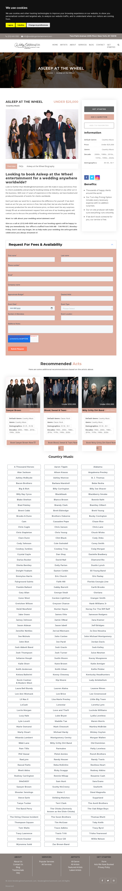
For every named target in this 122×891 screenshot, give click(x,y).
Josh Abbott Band (24, 647)
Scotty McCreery (61, 787)
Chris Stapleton (24, 532)
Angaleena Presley (98, 472)
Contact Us (18, 864)
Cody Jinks (98, 538)
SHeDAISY (24, 781)
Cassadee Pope (61, 521)
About (73, 45)
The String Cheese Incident (24, 817)
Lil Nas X (24, 699)
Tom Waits (24, 828)
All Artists (75, 864)
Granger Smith (97, 598)
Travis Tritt (61, 833)
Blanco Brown (61, 500)
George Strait (61, 593)
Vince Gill (61, 839)
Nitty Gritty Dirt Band (93, 410)
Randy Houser (61, 759)
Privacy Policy (104, 867)
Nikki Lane (24, 743)
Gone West (24, 598)
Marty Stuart (24, 732)
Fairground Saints (24, 582)
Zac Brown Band (60, 844)
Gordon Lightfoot (61, 598)
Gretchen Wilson (24, 603)
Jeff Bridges (98, 625)
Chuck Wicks (98, 532)
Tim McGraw (61, 822)
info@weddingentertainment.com (37, 36)
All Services (47, 864)
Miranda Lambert (24, 737)
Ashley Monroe (61, 478)
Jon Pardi (61, 642)
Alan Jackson (24, 472)
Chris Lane (97, 527)
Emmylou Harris (24, 576)
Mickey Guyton (98, 732)
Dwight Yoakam (24, 571)
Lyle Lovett (24, 721)
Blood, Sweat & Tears (55, 410)
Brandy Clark (61, 505)
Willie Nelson (98, 839)
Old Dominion (98, 743)
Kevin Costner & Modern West (24, 681)
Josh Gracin (61, 647)
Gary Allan (24, 593)
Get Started (99, 109)
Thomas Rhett (98, 817)
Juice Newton (98, 653)
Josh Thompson (24, 653)
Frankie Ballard (24, 587)
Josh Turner (61, 653)
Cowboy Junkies (24, 549)
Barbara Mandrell (61, 483)
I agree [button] (10, 25)
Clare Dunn (24, 538)
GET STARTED (111, 46)
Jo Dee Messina (98, 631)
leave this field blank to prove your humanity (90, 103)
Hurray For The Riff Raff (98, 609)
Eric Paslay (97, 576)
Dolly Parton (61, 565)
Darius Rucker (24, 560)
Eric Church (61, 576)
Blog (91, 45)
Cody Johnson (24, 543)
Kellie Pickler (98, 669)
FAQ (18, 873)
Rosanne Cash (98, 776)
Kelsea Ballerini (24, 675)
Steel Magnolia (98, 792)
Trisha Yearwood (98, 833)
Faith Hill (60, 582)
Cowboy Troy (61, 549)
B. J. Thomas (97, 478)
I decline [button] (20, 25)
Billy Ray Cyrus (24, 494)
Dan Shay (61, 554)
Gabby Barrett (61, 587)
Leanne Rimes (98, 688)
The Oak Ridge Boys (97, 809)
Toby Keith (98, 822)
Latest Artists (75, 870)
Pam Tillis (24, 748)
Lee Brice (61, 694)
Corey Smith (98, 543)
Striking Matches (61, 798)
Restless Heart (98, 765)
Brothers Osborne (61, 516)
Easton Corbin (61, 571)
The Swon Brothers (61, 817)
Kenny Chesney (61, 675)
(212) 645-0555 (13, 36)
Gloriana (98, 593)
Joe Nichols (24, 636)
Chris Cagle (24, 527)
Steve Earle (24, 798)
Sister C (61, 792)
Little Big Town (98, 699)
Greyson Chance (61, 603)
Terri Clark (61, 803)
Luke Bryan (61, 716)
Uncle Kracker (24, 839)
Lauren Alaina (61, 688)
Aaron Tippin (61, 467)
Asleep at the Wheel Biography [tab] (40, 166)
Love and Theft (61, 710)
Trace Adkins (61, 828)
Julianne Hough (24, 658)
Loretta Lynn (97, 705)
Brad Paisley (24, 505)
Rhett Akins (24, 770)
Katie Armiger (98, 664)
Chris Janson (61, 527)
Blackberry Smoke (98, 494)
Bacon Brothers (24, 483)
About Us (18, 861)
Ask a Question (99, 117)
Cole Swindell (61, 543)
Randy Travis (97, 759)
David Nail (61, 560)
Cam (24, 521)
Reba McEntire (61, 765)
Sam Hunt (61, 781)
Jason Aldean (24, 625)
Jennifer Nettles (24, 631)
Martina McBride (97, 727)
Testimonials (18, 870)
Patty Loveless (97, 748)
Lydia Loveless (98, 716)
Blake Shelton (24, 500)
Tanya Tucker (24, 803)
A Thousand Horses (24, 467)
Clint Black (61, 538)
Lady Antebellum (98, 680)
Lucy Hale (24, 716)
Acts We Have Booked (104, 864)
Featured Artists (75, 867)
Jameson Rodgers (98, 614)
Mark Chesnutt (61, 727)
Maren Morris (98, 721)
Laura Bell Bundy (24, 688)
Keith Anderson (24, 669)
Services (82, 45)
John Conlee (61, 636)
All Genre (75, 861)
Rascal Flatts (24, 765)
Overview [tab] (11, 166)
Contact (100, 45)
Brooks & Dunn (24, 516)
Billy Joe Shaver (98, 489)
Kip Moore (61, 680)
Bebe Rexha (98, 483)
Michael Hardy (61, 732)
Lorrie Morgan (24, 710)
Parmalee (61, 748)
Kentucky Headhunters (98, 675)
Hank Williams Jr (98, 603)
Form (104, 861)
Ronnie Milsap (61, 776)
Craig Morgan (98, 549)
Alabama (97, 467)
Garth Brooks (98, 587)
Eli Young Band (98, 571)
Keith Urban (61, 669)
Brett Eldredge (61, 510)
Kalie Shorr (24, 664)
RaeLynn (24, 759)
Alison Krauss (61, 472)
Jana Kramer (98, 620)
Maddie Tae (61, 721)
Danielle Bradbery (98, 554)
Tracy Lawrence (24, 833)
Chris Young (61, 532)
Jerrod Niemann (61, 631)
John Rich (24, 642)
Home (55, 45)
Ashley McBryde (24, 478)
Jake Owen (24, 614)
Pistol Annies (61, 754)
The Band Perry (24, 809)
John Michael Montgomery (98, 636)
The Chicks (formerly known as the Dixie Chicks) (61, 810)
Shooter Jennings (24, 792)
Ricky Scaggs (61, 770)
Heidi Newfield (24, 609)
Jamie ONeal (60, 620)
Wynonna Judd (24, 844)
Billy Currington (61, 489)
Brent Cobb (24, 510)
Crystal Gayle (24, 554)
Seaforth (97, 787)
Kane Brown (61, 664)
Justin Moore (61, 658)
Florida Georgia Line (97, 582)
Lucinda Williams (98, 710)
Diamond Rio (97, 560)
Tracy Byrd (98, 828)
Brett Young (98, 510)
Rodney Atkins (97, 770)
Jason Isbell (61, 625)
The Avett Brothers (98, 803)
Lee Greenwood (98, 694)
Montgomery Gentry (61, 737)
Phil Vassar (24, 754)
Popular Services (46, 861)
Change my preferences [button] (38, 25)
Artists (63, 45)
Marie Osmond (24, 727)
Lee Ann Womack (24, 694)
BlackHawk (61, 494)
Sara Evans (97, 781)
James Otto (61, 614)
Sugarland (98, 798)
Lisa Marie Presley (61, 699)
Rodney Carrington (24, 776)
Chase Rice (98, 521)
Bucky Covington (98, 516)
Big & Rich (24, 489)
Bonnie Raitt (98, 500)
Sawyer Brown (13, 410)
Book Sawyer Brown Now (22, 442)
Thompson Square (24, 822)
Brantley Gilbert (98, 505)
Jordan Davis (98, 642)
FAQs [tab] (21, 166)
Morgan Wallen (98, 737)
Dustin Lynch (98, 565)
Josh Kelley (98, 647)
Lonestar (61, 705)
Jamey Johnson (24, 620)
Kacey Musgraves (98, 658)
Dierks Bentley (24, 565)
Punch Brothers (98, 754)
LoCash (24, 705)
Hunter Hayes (61, 609)
